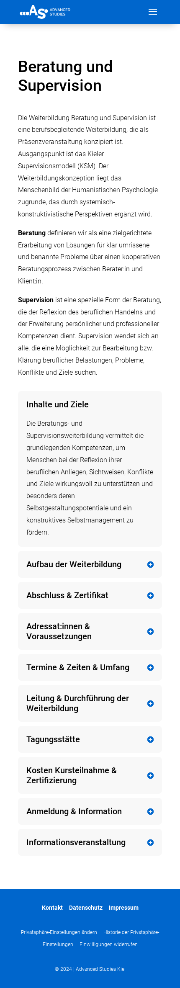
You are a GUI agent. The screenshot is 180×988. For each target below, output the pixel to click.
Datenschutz (86, 907)
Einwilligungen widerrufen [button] (109, 944)
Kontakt (52, 907)
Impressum (124, 907)
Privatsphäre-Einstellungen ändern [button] (59, 932)
